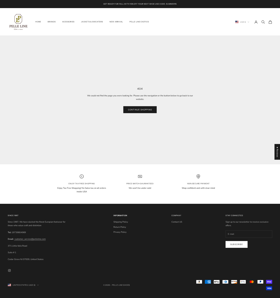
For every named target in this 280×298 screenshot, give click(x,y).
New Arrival (116, 22)
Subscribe (236, 244)
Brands (52, 22)
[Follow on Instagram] (9, 270)
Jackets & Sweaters (92, 22)
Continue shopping (140, 109)
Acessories (68, 22)
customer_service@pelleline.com (30, 239)
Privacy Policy (120, 232)
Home (38, 22)
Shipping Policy (120, 221)
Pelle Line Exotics (139, 22)
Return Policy (119, 227)
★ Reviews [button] (277, 151)
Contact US (176, 221)
